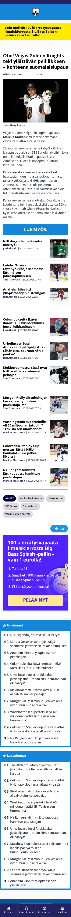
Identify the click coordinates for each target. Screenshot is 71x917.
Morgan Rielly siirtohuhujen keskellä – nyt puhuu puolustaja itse (25, 401)
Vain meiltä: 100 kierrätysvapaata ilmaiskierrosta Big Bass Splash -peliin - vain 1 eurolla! (33, 31)
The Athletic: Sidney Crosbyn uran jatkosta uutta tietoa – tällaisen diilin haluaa (36, 769)
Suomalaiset (30, 506)
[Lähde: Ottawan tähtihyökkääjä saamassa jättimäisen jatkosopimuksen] (59, 273)
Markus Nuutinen (14, 432)
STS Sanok (11, 506)
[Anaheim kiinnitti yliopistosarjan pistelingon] (59, 297)
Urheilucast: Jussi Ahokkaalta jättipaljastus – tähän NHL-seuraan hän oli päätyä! (24, 348)
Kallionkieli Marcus (31, 498)
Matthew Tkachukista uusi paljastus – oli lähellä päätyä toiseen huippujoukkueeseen (39, 848)
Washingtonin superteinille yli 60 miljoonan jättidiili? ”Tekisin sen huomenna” (24, 425)
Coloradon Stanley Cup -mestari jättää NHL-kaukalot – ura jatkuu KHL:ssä (22, 451)
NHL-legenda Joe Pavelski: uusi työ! (23, 243)
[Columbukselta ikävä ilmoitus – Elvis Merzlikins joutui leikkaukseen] (59, 327)
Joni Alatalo (10, 248)
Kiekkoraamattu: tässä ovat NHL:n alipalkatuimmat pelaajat (25, 371)
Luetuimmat (16, 756)
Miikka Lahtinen (13, 74)
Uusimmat (15, 625)
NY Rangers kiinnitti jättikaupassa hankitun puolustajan (21, 473)
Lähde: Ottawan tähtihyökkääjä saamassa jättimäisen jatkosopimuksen (23, 270)
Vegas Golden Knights (17, 514)
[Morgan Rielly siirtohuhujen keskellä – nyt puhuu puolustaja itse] (59, 405)
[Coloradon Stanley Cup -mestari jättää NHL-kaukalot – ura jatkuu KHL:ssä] (59, 453)
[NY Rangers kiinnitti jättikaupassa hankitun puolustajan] (59, 477)
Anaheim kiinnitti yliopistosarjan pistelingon (24, 291)
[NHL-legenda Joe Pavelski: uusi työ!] (59, 248)
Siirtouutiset (55, 498)
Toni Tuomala (11, 279)
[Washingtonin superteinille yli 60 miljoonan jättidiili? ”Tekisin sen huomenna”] (59, 429)
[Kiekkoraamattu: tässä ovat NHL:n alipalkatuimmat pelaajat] (59, 375)
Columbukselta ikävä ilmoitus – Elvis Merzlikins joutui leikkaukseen (23, 323)
